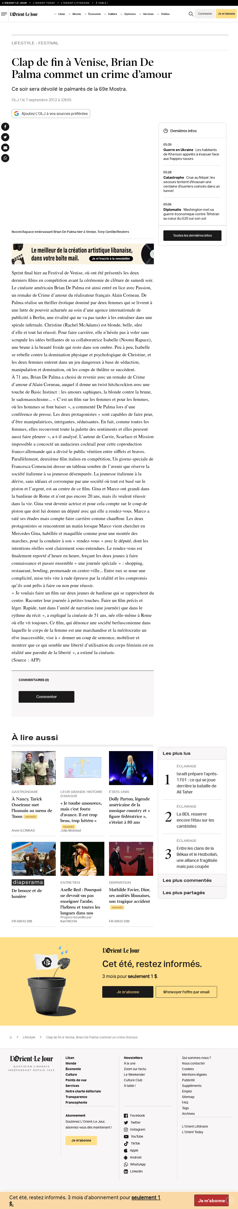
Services (72, 1086)
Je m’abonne (128, 992)
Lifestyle (23, 42)
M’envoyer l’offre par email (186, 992)
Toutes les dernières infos (192, 235)
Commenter (46, 696)
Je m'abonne (211, 1200)
